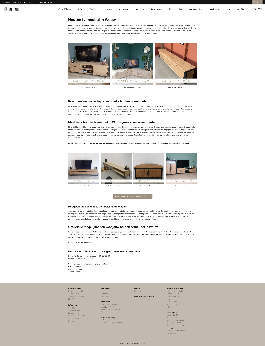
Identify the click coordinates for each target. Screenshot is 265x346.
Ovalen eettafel (173, 296)
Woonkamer (138, 291)
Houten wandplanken (175, 291)
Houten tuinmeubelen (176, 331)
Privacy (71, 321)
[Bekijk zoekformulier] (255, 9)
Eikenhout (105, 291)
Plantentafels (172, 302)
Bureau (170, 328)
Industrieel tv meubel (175, 325)
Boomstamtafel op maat (110, 310)
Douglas (104, 296)
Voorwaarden (73, 318)
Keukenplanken (173, 317)
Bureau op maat (107, 307)
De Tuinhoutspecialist (77, 316)
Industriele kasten (174, 323)
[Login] (250, 2)
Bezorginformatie (75, 313)
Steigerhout (106, 294)
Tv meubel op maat (109, 312)
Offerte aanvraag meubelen (112, 320)
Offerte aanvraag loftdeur (111, 323)
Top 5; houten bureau (175, 304)
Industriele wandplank (176, 320)
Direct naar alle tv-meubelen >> (80, 242)
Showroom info (74, 310)
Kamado (170, 307)
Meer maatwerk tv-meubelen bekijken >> (132, 196)
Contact (257, 2)
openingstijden (86, 264)
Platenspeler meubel (142, 299)
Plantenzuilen (172, 299)
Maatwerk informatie (109, 304)
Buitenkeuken (172, 315)
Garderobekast (173, 294)
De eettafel (171, 333)
